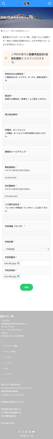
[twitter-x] (23, 432)
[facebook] (19, 432)
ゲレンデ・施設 (10, 345)
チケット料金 (9, 351)
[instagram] (26, 432)
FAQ (6, 368)
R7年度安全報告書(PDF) (11, 412)
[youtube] (33, 432)
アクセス (7, 374)
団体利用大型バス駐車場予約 (12, 336)
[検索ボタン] (3, 3)
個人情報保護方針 (8, 416)
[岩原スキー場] (26, 3)
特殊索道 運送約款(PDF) (11, 409)
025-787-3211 (9, 326)
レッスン (8, 362)
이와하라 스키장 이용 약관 (12, 394)
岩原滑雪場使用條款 (9, 391)
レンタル (8, 357)
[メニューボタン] (49, 3)
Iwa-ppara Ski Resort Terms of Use (16, 387)
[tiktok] (30, 432)
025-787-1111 (16, 329)
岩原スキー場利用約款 (10, 384)
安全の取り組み (7, 423)
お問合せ (4, 333)
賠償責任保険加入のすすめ (12, 401)
